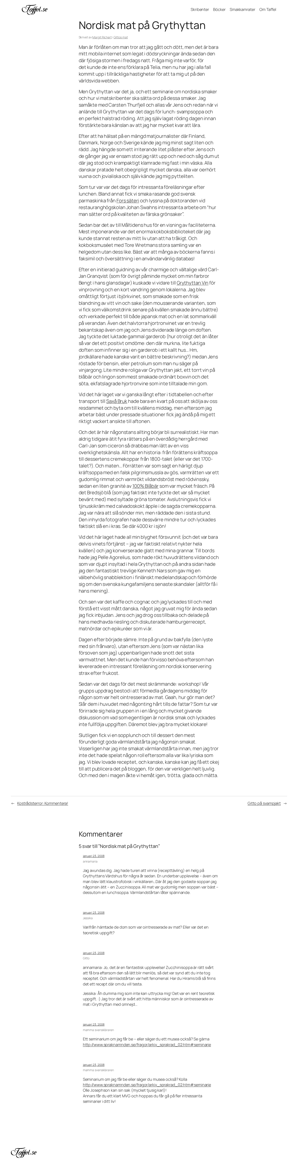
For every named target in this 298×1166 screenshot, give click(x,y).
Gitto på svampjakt (264, 803)
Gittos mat (121, 37)
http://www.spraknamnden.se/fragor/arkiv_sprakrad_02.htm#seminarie (147, 1044)
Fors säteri (127, 200)
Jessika (88, 918)
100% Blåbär (145, 486)
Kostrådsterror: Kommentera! (42, 803)
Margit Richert (102, 37)
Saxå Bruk (116, 401)
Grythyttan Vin (193, 283)
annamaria (90, 861)
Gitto (86, 958)
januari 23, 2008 (93, 856)
